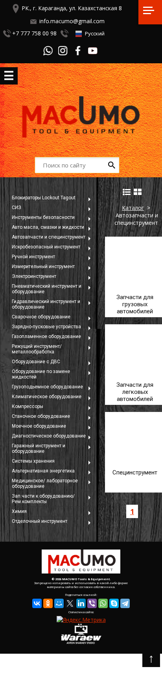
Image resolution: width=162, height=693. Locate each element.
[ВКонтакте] (37, 603)
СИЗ (16, 207)
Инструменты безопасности (43, 217)
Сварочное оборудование (41, 317)
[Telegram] (125, 603)
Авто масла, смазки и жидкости (48, 227)
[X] (70, 603)
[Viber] (92, 603)
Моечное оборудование (39, 426)
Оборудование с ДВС (36, 361)
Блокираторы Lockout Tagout (43, 197)
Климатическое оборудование (46, 396)
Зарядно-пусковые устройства (46, 326)
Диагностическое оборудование (49, 436)
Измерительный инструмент (43, 266)
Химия (19, 511)
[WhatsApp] (103, 603)
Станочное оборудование (41, 416)
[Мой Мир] (59, 603)
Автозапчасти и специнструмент (48, 237)
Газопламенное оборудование (46, 336)
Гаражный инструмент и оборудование (38, 448)
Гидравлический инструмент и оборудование (46, 304)
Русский (94, 33)
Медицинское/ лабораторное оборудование (45, 483)
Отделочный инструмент (39, 521)
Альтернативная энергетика (43, 471)
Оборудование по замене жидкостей (41, 374)
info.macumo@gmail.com (72, 21)
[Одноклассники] (48, 603)
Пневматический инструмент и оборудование (46, 288)
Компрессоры (27, 406)
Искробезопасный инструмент (46, 247)
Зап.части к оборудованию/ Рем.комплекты (43, 498)
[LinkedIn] (81, 603)
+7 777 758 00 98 (34, 33)
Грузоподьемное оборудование (47, 387)
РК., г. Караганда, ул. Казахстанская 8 (72, 8)
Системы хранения (33, 461)
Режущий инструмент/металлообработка (37, 349)
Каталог (133, 207)
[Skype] (114, 603)
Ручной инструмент (33, 256)
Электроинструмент (34, 276)
